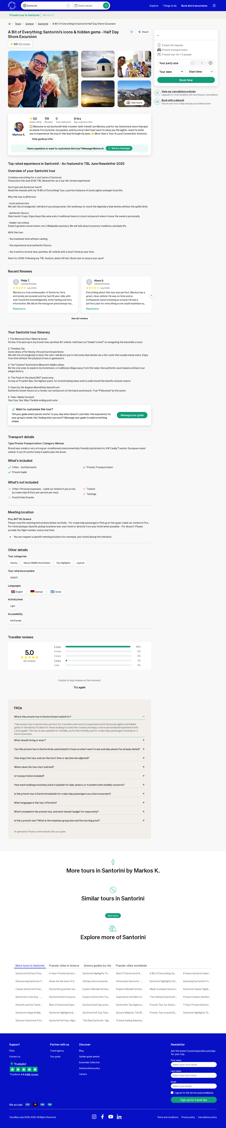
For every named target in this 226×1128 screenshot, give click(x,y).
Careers (83, 1074)
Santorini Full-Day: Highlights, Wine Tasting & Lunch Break (63, 1020)
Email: (173, 1081)
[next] (151, 295)
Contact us (14, 1056)
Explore (154, 5)
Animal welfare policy (89, 1068)
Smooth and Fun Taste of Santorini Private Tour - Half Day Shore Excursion (30, 1004)
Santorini (43, 23)
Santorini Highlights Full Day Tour (164, 981)
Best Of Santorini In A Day (130, 973)
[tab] (30, 965)
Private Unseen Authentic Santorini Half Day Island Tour (197, 996)
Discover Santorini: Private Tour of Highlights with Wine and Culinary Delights (30, 1020)
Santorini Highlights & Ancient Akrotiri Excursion (63, 1012)
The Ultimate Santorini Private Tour (164, 996)
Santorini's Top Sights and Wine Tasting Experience (130, 1004)
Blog (81, 1050)
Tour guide (55, 1056)
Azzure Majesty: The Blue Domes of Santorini (130, 1012)
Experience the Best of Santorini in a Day (130, 996)
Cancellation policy (207, 1117)
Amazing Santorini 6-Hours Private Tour (197, 981)
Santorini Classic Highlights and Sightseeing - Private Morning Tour (197, 989)
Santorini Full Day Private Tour (30, 973)
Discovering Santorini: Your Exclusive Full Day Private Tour (30, 981)
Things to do (170, 5)
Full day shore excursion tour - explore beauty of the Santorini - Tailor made (97, 981)
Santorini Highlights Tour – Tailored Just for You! (97, 973)
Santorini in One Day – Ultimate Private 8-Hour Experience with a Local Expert (30, 996)
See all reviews (79, 318)
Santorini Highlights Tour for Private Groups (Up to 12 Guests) (197, 1012)
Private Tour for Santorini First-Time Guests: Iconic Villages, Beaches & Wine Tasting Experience (164, 1004)
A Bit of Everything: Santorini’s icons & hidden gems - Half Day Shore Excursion (164, 973)
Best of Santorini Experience (63, 1004)
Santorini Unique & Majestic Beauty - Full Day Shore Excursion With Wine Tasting (30, 1012)
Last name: (176, 1071)
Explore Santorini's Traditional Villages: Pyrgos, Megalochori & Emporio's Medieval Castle (97, 996)
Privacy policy (188, 1117)
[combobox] (201, 71)
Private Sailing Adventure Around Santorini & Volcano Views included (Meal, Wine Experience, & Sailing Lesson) (130, 1020)
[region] (79, 295)
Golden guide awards (89, 1056)
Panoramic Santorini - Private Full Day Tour (130, 981)
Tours (18, 23)
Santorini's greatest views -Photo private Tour (63, 989)
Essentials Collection (89, 1062)
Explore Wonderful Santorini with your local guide (97, 989)
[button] (43, 79)
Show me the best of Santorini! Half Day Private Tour (63, 981)
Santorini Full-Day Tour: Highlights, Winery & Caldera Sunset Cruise (97, 1012)
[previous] (8, 295)
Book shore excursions (194, 5)
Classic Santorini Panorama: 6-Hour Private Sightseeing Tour (30, 989)
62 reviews (30, 660)
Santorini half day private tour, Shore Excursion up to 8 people (97, 1004)
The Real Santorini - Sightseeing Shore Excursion (97, 1020)
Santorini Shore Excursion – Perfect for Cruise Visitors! (63, 996)
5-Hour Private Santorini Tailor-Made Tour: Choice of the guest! (63, 973)
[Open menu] (214, 5)
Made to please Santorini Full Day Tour (164, 989)
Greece (30, 23)
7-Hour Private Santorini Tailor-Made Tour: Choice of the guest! (197, 1004)
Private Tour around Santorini (164, 1012)
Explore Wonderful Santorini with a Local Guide (130, 989)
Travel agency (57, 1050)
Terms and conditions (167, 1117)
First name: (176, 1060)
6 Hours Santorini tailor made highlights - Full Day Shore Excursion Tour (197, 973)
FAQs (12, 1050)
